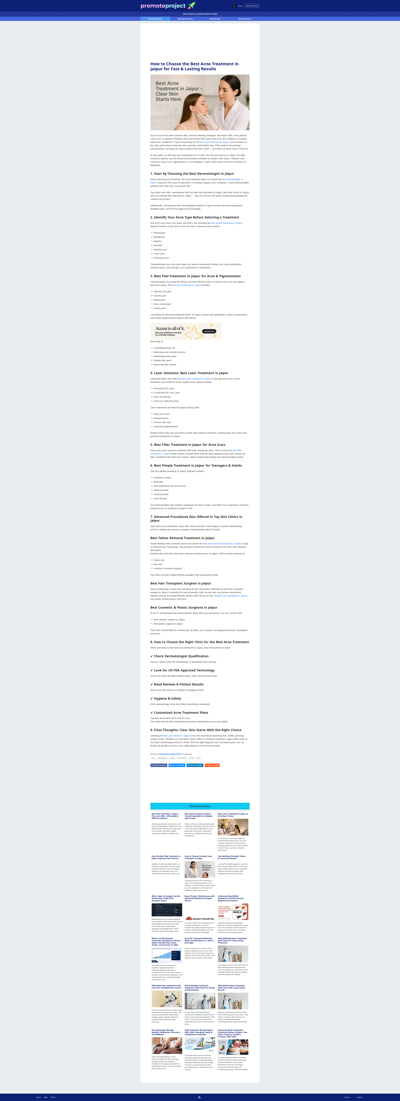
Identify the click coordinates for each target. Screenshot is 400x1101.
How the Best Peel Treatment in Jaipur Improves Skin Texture (166, 857)
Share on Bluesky (178, 765)
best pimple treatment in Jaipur (226, 223)
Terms (53, 1097)
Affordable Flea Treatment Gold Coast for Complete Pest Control (166, 986)
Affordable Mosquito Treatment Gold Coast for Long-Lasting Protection (232, 940)
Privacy (347, 1097)
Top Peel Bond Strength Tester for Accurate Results (232, 857)
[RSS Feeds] (199, 1097)
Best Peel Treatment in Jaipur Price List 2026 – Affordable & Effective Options (165, 816)
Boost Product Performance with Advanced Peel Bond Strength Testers (200, 898)
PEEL (153, 758)
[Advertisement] (200, 44)
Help (45, 1097)
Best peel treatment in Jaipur (186, 285)
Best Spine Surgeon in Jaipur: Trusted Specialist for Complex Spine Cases (198, 816)
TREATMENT (162, 758)
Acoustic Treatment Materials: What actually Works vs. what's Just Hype (199, 940)
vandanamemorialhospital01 (169, 754)
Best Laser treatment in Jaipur (196, 378)
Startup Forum (244, 19)
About (38, 1097)
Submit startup (252, 6)
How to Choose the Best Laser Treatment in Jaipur (198, 857)
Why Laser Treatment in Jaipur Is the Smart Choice (233, 815)
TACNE (191, 758)
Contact (359, 1097)
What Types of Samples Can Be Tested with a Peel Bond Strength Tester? (166, 898)
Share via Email (213, 765)
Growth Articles (155, 19)
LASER (172, 758)
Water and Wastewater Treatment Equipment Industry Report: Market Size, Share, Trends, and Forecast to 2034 (166, 941)
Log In (240, 6)
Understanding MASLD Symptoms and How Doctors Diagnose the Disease (231, 898)
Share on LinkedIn (196, 765)
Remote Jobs (215, 19)
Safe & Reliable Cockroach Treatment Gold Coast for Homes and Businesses (200, 987)
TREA (199, 758)
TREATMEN (182, 758)
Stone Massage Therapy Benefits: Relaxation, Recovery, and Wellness (166, 1032)
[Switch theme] (234, 5)
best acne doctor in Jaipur (176, 735)
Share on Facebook (159, 765)
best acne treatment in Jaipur (214, 142)
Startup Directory (185, 19)
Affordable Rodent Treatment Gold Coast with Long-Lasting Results (231, 987)
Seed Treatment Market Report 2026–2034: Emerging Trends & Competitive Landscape (199, 1032)
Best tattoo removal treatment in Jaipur (222, 543)
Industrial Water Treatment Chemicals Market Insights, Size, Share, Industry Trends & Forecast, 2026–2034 (233, 1033)
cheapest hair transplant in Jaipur (230, 595)
